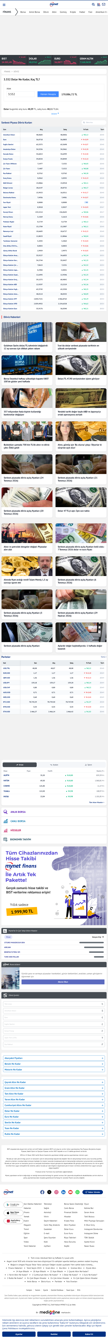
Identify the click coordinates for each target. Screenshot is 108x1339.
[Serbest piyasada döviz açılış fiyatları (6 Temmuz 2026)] (81, 566)
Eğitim (26, 1233)
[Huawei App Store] (13, 1221)
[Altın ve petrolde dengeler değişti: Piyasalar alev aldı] (27, 533)
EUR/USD (6, 673)
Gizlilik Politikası (57, 1290)
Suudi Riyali (7, 236)
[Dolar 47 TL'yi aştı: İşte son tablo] (81, 497)
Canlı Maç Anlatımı (52, 1225)
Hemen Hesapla (48, 94)
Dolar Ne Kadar (12, 1110)
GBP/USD (6, 678)
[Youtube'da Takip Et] (70, 1192)
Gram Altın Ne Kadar (15, 1087)
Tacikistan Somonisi (10, 241)
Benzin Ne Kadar (13, 1063)
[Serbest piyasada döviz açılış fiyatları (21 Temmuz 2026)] (81, 464)
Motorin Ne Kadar (13, 1069)
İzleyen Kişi (96, 937)
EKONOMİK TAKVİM (20, 839)
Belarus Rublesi (8, 193)
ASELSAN (7, 947)
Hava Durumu (70, 1242)
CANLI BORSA (18, 821)
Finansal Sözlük (70, 1212)
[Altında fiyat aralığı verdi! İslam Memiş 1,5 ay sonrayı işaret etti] (27, 566)
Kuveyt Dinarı (8, 212)
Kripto (73, 12)
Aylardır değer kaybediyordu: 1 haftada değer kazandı (80, 647)
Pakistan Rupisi (8, 222)
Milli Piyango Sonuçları (94, 1220)
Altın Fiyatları (70, 1225)
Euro (4, 140)
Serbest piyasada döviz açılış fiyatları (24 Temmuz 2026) (23, 479)
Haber (82, 12)
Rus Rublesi (7, 173)
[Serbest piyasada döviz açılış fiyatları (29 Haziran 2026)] (81, 599)
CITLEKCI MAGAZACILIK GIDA (14, 942)
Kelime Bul (88, 1208)
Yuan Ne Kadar (12, 1128)
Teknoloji (48, 1204)
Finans (26, 1212)
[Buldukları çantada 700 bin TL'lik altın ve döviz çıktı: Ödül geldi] (27, 431)
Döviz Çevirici (14, 995)
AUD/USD (6, 692)
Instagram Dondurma (93, 1229)
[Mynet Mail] (103, 4)
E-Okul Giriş (89, 1225)
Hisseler (67, 1216)
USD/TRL (6, 668)
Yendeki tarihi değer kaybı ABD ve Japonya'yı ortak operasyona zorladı (79, 413)
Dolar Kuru (69, 1229)
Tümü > (104, 657)
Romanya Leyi (8, 231)
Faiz (90, 12)
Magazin (27, 1225)
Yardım (37, 1290)
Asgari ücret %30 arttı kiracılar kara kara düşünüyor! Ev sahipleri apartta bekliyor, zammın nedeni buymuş (52, 1261)
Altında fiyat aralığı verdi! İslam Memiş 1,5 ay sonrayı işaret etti (26, 581)
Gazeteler (48, 1229)
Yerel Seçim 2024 (34, 1268)
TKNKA (7, 791)
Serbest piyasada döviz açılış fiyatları (22, 645)
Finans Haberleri (15, 1268)
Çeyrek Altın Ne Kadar (15, 1082)
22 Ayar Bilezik (56, 1271)
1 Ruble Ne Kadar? (15, 1278)
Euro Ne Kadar (12, 1116)
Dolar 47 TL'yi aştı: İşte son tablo (74, 510)
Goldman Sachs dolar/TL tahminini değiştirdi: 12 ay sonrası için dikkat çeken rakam (26, 347)
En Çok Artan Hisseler (60, 1278)
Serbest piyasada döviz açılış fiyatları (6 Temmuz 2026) (77, 581)
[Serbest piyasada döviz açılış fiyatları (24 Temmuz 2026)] (27, 464)
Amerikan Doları (9, 135)
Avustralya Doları (9, 149)
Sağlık (46, 1208)
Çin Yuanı (6, 169)
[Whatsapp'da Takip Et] (77, 1192)
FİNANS (7, 11)
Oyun (86, 1204)
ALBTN (6, 775)
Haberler (27, 1208)
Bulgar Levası (8, 188)
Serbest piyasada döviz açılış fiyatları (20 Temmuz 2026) (23, 512)
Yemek (26, 1216)
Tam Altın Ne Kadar (14, 1093)
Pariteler (5, 656)
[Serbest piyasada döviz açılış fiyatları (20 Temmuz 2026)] (27, 497)
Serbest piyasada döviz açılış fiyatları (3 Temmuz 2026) (23, 614)
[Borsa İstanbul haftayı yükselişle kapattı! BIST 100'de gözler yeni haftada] (27, 365)
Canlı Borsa (69, 1208)
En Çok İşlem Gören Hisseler (85, 1278)
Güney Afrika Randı (10, 251)
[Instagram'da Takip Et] (56, 1192)
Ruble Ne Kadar (12, 1134)
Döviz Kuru (46, 1281)
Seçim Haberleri (50, 1220)
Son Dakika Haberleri (33, 1204)
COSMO (7, 786)
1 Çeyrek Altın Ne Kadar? (77, 1271)
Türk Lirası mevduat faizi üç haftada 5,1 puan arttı (52, 1258)
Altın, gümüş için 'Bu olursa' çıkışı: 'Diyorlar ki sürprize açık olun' (80, 446)
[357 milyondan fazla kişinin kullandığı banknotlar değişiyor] (27, 398)
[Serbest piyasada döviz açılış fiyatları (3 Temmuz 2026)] (27, 599)
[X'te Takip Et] (49, 1192)
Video (26, 1242)
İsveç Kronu (7, 178)
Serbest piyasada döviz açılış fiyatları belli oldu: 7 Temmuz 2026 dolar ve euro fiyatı (81, 548)
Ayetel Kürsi (89, 1242)
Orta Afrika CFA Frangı (11, 246)
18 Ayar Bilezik (39, 1271)
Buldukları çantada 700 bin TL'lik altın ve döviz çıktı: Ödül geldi (26, 446)
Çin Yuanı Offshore (10, 164)
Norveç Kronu (8, 217)
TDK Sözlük (89, 1237)
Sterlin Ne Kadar (13, 1122)
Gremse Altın (76, 1268)
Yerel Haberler (30, 1246)
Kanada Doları (8, 154)
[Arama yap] (93, 4)
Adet (9, 88)
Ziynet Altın (91, 1268)
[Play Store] (13, 1205)
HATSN (6, 780)
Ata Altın (63, 1268)
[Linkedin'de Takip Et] (63, 1192)
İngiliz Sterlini (8, 144)
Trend (26, 1229)
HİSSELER (16, 830)
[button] (4, 5)
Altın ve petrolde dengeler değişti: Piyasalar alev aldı (25, 548)
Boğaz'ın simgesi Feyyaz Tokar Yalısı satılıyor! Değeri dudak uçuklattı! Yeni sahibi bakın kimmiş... (52, 1264)
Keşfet (66, 1246)
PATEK (6, 796)
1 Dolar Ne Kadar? (70, 1274)
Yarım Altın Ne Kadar (15, 1099)
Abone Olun (63, 982)
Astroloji (47, 1212)
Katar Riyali (7, 227)
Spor (26, 1237)
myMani (47, 1246)
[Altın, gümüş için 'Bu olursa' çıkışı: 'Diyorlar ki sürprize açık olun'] (81, 431)
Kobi (46, 1242)
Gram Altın (50, 1268)
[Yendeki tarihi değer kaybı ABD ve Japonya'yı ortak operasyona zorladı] (81, 398)
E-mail (46, 1233)
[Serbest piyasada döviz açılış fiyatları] (27, 632)
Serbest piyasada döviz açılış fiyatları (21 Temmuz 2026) (77, 479)
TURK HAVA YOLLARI (11, 957)
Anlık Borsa (34, 12)
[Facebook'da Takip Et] (42, 1192)
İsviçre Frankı (8, 159)
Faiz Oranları (71, 1281)
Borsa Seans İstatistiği (73, 1204)
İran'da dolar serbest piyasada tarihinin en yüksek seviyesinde (78, 347)
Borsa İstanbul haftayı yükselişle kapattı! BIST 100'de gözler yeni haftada (26, 380)
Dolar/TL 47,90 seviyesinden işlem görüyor (79, 378)
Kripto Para (69, 1220)
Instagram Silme (91, 1233)
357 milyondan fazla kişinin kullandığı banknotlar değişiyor (22, 413)
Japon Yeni (7, 207)
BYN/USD (6, 707)
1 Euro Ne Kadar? (89, 1274)
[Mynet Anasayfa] (54, 4)
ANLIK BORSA (18, 812)
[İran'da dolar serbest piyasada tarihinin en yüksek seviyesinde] (81, 332)
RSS (78, 1290)
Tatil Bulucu (89, 1216)
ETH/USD (6, 712)
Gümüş (63, 12)
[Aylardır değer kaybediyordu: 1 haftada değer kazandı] (81, 632)
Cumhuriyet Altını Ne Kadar (18, 1105)
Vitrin (46, 1216)
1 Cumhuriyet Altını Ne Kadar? (45, 1274)
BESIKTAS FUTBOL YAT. (12, 952)
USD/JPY (6, 683)
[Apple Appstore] (13, 1213)
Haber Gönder (94, 1192)
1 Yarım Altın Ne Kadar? (17, 1274)
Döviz (46, 12)
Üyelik (45, 1290)
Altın (54, 12)
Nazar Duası (89, 1246)
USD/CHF (6, 688)
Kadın (26, 1220)
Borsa (23, 12)
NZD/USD (6, 697)
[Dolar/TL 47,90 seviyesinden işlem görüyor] (81, 365)
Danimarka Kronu (9, 198)
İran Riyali (7, 202)
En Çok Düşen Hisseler (36, 1278)
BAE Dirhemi (7, 183)
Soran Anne (89, 1212)
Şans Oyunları (50, 1237)
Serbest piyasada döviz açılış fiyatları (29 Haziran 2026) (77, 614)
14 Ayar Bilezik (22, 1271)
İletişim (29, 1290)
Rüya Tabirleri (70, 1237)
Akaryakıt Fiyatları (13, 1058)
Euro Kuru (68, 1233)
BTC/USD (6, 702)
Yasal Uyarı (70, 1290)
